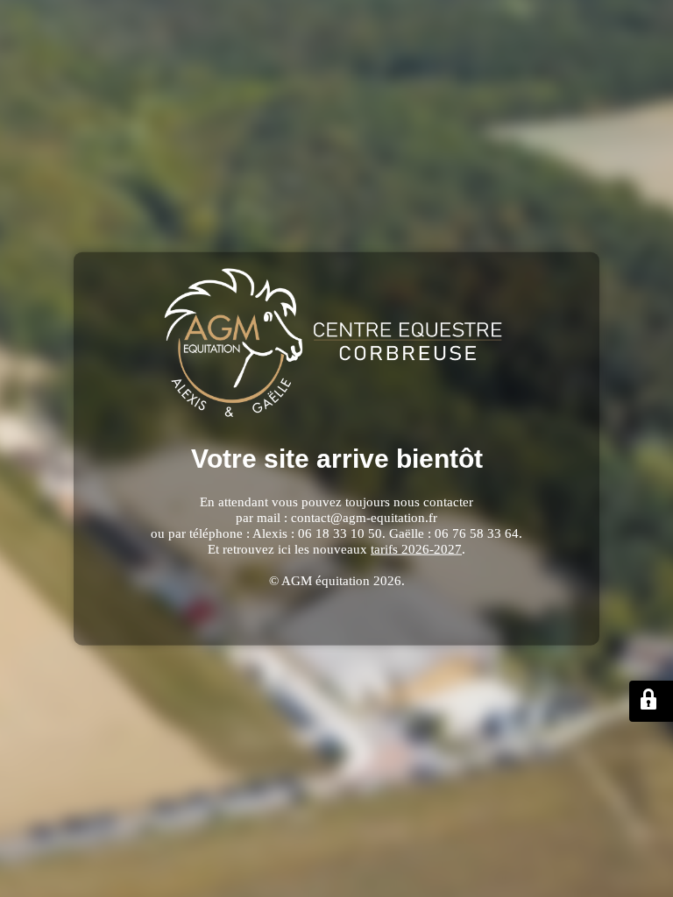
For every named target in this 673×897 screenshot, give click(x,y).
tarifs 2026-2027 (416, 548)
